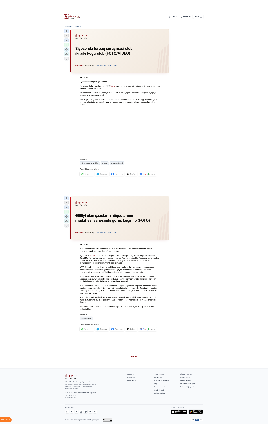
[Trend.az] (72, 16)
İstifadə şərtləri (185, 377)
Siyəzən (104, 163)
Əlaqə (156, 384)
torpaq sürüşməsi (117, 163)
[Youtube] (81, 412)
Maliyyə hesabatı (159, 393)
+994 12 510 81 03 (70, 395)
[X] (76, 412)
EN (193, 420)
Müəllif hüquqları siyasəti (188, 384)
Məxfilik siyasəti (185, 381)
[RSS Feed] (95, 412)
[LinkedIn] (90, 412)
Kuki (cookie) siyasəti (187, 387)
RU (201, 420)
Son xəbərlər (131, 377)
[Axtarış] (169, 17)
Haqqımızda (158, 377)
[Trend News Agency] (71, 376)
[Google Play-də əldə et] (196, 412)
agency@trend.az (70, 397)
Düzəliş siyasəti (159, 390)
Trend (112, 86)
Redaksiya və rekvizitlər (161, 381)
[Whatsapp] (67, 412)
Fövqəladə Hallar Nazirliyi (89, 163)
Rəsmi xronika (131, 381)
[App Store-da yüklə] (179, 412)
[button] (66, 31)
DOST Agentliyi (86, 318)
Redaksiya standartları (161, 387)
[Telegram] (86, 412)
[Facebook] (72, 412)
